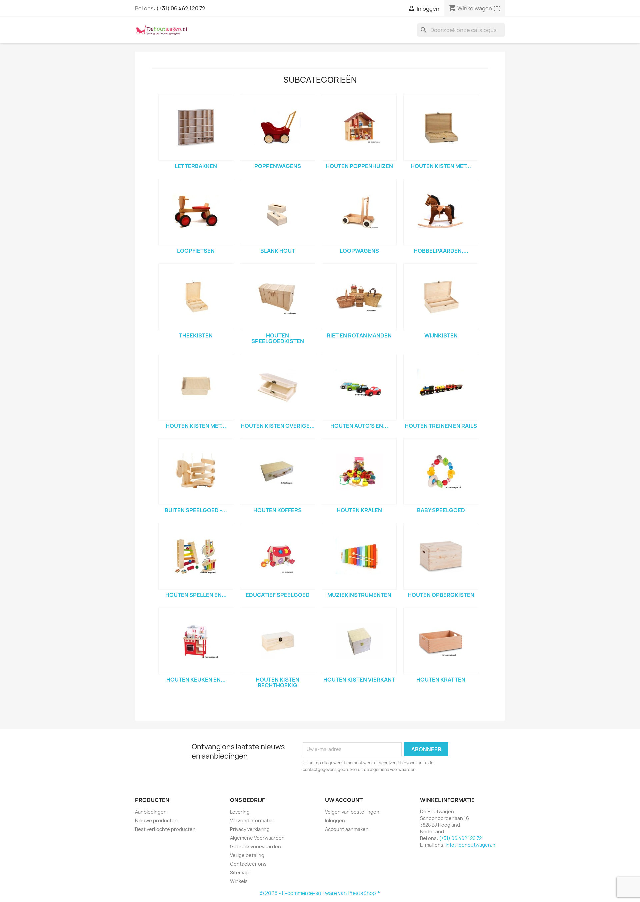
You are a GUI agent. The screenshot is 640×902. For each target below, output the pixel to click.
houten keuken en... (196, 679)
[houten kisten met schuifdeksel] (195, 387)
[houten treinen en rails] (440, 387)
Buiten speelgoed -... (196, 510)
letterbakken (196, 166)
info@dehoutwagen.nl (471, 845)
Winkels (239, 881)
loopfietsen (196, 250)
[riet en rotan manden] (359, 296)
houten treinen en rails (441, 425)
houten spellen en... (196, 595)
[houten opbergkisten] (440, 556)
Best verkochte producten (165, 829)
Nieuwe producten (156, 820)
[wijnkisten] (440, 296)
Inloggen (335, 820)
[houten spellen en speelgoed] (195, 556)
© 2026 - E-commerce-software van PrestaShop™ (320, 893)
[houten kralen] (359, 471)
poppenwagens (277, 166)
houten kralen (359, 510)
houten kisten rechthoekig (277, 682)
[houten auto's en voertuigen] (359, 387)
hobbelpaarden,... (441, 250)
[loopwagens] (359, 212)
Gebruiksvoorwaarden (255, 846)
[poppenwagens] (277, 127)
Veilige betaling (247, 855)
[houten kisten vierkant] (359, 641)
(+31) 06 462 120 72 (180, 8)
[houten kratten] (440, 641)
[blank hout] (277, 212)
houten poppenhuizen (359, 166)
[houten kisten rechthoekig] (277, 641)
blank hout (277, 250)
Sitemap (239, 872)
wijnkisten (441, 335)
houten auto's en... (359, 425)
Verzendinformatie (251, 820)
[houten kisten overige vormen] (277, 387)
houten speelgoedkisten (277, 338)
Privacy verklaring (250, 829)
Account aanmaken (347, 829)
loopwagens (359, 250)
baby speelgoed (441, 510)
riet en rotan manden (359, 335)
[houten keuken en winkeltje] (195, 641)
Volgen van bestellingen (352, 812)
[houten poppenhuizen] (359, 127)
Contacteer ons (248, 864)
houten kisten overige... (278, 425)
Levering (240, 812)
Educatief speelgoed (278, 595)
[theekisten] (195, 296)
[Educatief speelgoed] (277, 556)
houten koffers (277, 510)
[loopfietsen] (195, 212)
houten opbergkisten (441, 595)
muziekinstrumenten (359, 595)
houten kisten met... (441, 166)
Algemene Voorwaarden (257, 838)
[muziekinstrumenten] (359, 556)
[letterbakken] (195, 127)
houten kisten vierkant (359, 679)
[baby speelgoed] (440, 471)
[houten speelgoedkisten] (277, 296)
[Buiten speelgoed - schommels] (195, 471)
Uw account (344, 800)
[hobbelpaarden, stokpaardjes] (440, 212)
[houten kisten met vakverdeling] (440, 127)
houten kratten (440, 679)
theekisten (196, 335)
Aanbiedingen (151, 812)
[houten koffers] (277, 471)
